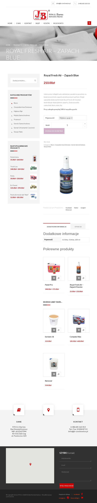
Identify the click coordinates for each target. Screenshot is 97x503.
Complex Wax (75, 337)
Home (10, 23)
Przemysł (17, 119)
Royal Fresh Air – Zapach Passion (76, 286)
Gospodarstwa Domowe (23, 107)
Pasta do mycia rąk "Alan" (19, 195)
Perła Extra (14, 157)
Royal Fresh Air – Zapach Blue (36, 45)
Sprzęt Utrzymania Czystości (24, 128)
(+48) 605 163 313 (84, 3)
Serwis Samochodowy (22, 124)
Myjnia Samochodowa (22, 115)
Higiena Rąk (18, 111)
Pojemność (49, 118)
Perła (12, 176)
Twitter (76, 208)
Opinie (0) (78, 227)
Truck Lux (14, 166)
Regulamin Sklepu (64, 494)
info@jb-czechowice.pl (63, 3)
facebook (77, 494)
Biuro (16, 103)
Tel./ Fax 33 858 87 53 (78, 429)
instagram (62, 498)
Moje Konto (58, 23)
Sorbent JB (49, 337)
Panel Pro (49, 285)
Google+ (83, 208)
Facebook (69, 208)
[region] (30, 465)
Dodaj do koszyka (54, 131)
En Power (13, 185)
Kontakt (28, 23)
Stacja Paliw (18, 132)
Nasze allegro (75, 498)
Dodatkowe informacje (56, 227)
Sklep (38, 23)
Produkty (17, 45)
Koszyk (47, 23)
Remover (48, 381)
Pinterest (69, 210)
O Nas (18, 23)
